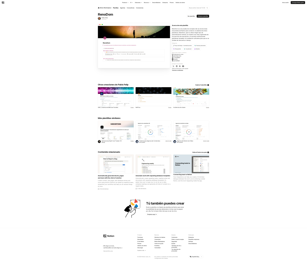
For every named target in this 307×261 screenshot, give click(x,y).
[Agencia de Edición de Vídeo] (191, 130)
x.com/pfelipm (177, 57)
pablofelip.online (177, 56)
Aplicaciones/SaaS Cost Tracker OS (112, 141)
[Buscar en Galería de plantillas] (207, 8)
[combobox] (198, 8)
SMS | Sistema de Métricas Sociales (108, 107)
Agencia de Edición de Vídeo (185, 141)
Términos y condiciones (177, 70)
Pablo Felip (105, 17)
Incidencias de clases (179, 107)
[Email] (183, 66)
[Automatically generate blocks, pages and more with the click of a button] (116, 164)
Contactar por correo (178, 54)
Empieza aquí (152, 214)
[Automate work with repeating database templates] (153, 164)
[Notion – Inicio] (3, 2)
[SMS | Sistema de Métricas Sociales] (116, 96)
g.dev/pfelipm (177, 60)
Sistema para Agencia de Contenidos (149, 141)
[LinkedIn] (176, 66)
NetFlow (138, 107)
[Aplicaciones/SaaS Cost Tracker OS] (116, 130)
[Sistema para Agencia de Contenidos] (153, 130)
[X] (173, 66)
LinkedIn (176, 59)
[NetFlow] (153, 96)
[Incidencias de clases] (191, 96)
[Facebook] (180, 66)
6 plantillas (104, 19)
